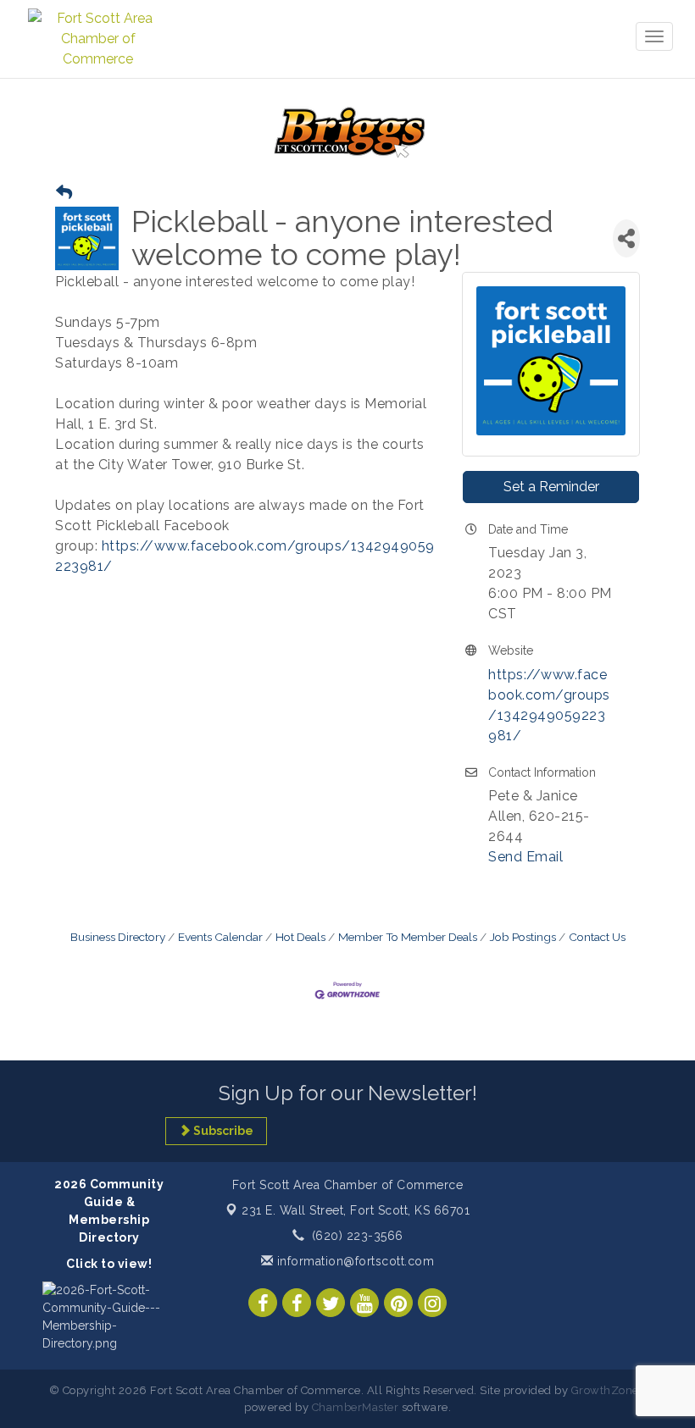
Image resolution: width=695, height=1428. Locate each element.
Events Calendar (220, 937)
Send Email (525, 857)
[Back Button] (64, 192)
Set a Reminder (551, 487)
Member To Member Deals (407, 937)
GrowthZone (605, 1390)
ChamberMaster (355, 1407)
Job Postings (523, 937)
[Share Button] (626, 238)
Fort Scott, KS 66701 (356, 1210)
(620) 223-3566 (357, 1236)
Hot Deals (300, 937)
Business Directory (117, 937)
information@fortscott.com (353, 1261)
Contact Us (597, 937)
